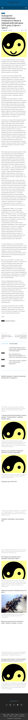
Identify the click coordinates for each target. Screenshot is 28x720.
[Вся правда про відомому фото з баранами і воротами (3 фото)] (14, 570)
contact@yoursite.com (14, 701)
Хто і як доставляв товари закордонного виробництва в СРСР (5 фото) (21, 337)
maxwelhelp (5, 30)
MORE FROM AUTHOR (13, 343)
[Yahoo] (21, 705)
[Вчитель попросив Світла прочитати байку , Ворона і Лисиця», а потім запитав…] (14, 637)
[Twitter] (17, 705)
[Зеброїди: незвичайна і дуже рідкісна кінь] (14, 535)
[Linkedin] (10, 705)
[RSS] (14, 705)
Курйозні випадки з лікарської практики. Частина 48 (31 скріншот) (13, 377)
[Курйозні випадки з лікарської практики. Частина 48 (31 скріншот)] (14, 392)
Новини (8, 714)
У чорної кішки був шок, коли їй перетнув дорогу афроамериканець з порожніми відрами (17, 349)
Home (2, 11)
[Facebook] (6, 705)
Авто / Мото (22, 714)
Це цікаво (16, 714)
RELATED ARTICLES (4, 343)
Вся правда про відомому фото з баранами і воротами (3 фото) (11, 557)
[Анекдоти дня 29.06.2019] (14, 496)
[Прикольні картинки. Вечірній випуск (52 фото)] (14, 603)
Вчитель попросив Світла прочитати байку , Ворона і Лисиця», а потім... (12, 622)
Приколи (6, 11)
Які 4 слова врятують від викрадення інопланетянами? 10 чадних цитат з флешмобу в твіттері (18, 355)
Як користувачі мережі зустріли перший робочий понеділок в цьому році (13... (13, 660)
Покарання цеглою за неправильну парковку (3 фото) (6, 337)
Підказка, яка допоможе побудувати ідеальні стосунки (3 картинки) (12, 451)
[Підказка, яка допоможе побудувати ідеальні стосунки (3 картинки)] (14, 464)
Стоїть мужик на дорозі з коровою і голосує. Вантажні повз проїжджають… (18, 362)
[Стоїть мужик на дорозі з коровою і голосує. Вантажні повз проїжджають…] (4, 363)
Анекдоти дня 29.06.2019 (9, 481)
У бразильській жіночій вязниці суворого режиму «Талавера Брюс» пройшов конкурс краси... (14, 417)
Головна (4, 714)
